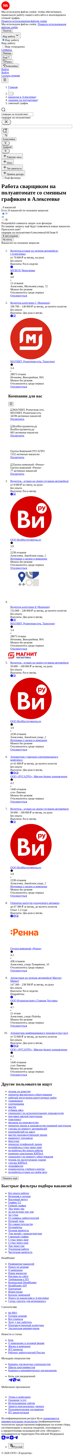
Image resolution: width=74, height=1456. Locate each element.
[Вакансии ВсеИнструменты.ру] (40, 517)
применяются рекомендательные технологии (30, 1420)
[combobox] (17, 114)
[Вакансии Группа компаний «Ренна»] (40, 932)
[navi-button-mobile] (4, 80)
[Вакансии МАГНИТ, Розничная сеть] (40, 655)
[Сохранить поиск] (4, 131)
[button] (5, 69)
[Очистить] (6, 122)
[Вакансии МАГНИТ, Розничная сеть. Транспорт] (40, 339)
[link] (7, 61)
